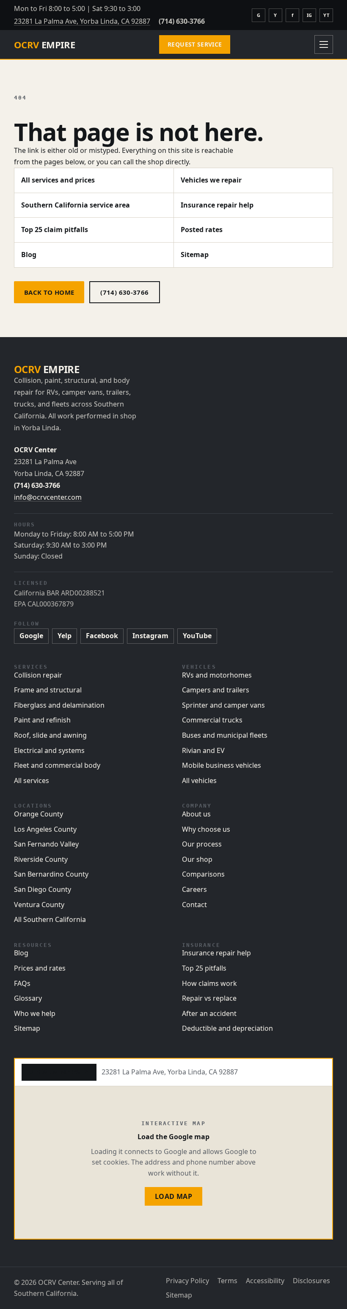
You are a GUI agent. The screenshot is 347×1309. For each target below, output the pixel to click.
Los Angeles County (45, 829)
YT (326, 15)
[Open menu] (323, 44)
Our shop (197, 859)
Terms (227, 1280)
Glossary (28, 998)
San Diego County (42, 889)
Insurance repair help (217, 205)
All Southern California (50, 919)
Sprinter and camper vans (223, 705)
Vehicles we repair (211, 180)
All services (31, 780)
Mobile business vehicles (221, 765)
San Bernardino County (51, 874)
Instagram (150, 635)
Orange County (38, 814)
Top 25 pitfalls (204, 968)
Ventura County (39, 904)
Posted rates (202, 229)
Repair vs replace (209, 998)
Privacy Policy (187, 1280)
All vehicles (199, 780)
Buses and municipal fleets (224, 735)
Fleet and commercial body (57, 765)
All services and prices (58, 180)
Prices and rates (40, 968)
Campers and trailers (215, 690)
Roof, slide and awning (50, 735)
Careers (194, 889)
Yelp (65, 635)
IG (309, 15)
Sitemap (195, 254)
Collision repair (38, 675)
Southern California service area (75, 205)
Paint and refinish (42, 720)
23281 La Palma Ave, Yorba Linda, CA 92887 (82, 21)
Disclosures (311, 1280)
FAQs (22, 983)
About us (196, 814)
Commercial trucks (212, 720)
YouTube (197, 635)
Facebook (102, 635)
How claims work (209, 983)
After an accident (209, 1013)
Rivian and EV (203, 750)
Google (31, 635)
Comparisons (203, 874)
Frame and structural (48, 690)
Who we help (34, 1013)
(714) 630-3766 (182, 21)
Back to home (49, 292)
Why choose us (206, 829)
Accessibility (265, 1280)
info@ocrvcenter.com (48, 497)
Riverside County (41, 859)
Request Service (195, 44)
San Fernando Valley (46, 844)
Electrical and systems (49, 750)
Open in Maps (59, 1072)
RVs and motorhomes (217, 675)
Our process (202, 844)
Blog (28, 254)
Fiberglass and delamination (59, 705)
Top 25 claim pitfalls (54, 229)
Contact (194, 904)
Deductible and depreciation (227, 1028)
